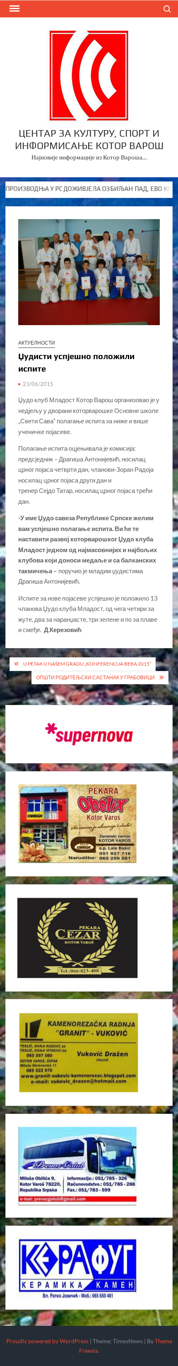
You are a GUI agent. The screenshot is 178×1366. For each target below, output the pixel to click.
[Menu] (13, 8)
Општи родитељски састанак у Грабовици (95, 677)
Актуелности (36, 343)
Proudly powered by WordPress (47, 1340)
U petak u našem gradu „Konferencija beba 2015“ (87, 664)
